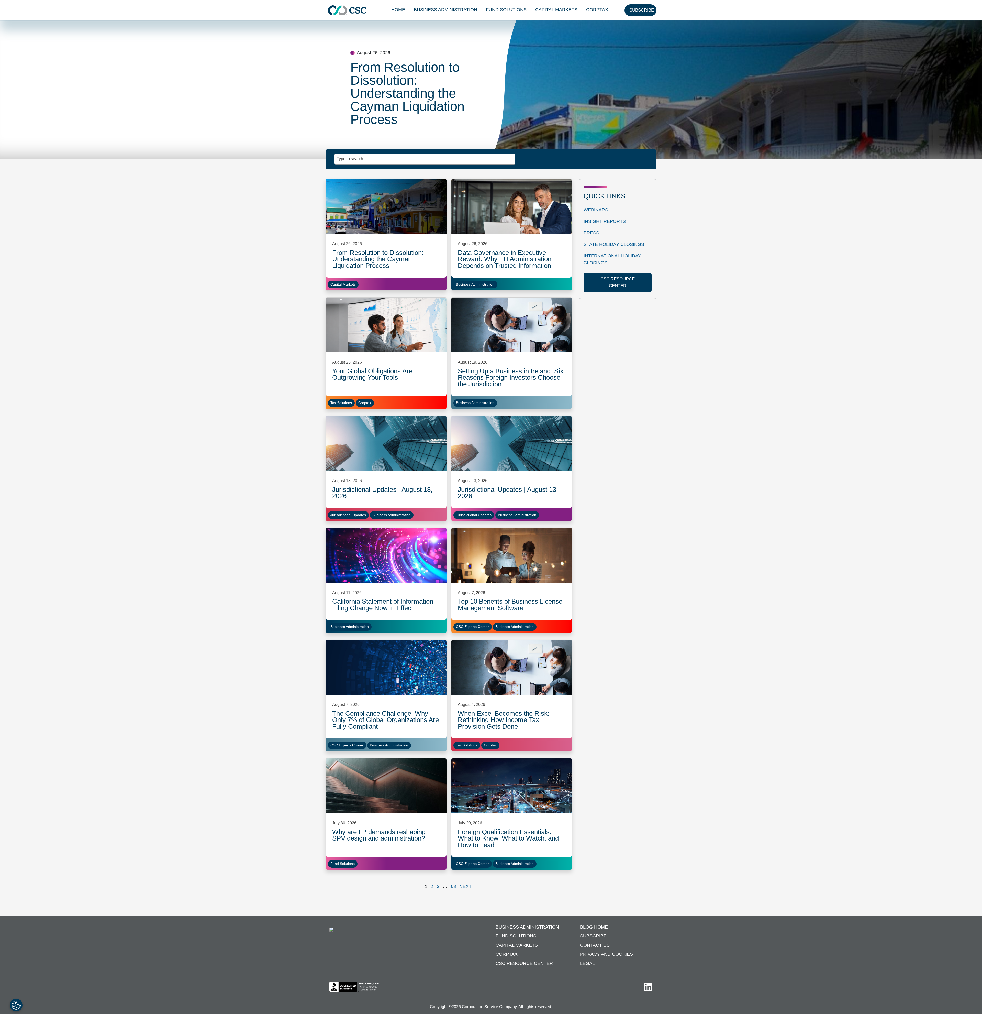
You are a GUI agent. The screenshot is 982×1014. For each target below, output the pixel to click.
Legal (587, 963)
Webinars (596, 209)
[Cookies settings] (16, 1005)
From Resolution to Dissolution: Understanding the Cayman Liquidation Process (377, 259)
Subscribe (593, 936)
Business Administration (445, 9)
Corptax (597, 9)
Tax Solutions (341, 403)
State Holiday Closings (614, 244)
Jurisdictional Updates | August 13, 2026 (508, 493)
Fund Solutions (506, 9)
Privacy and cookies (606, 954)
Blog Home (594, 927)
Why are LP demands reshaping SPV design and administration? (379, 835)
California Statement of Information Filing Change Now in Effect (382, 605)
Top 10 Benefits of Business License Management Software (510, 605)
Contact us (595, 945)
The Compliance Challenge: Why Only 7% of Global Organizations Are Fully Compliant (385, 720)
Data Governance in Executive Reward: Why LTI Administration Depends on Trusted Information (504, 259)
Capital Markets (556, 9)
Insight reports (605, 221)
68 (453, 886)
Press (591, 232)
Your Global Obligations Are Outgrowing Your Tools (372, 374)
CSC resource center (617, 282)
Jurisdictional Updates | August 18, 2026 (382, 493)
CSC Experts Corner (472, 627)
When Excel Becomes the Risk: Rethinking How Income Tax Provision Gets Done (503, 720)
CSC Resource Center (524, 963)
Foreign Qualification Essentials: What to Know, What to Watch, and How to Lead (508, 838)
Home (398, 9)
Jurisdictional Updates (348, 515)
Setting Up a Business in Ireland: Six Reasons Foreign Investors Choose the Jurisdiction (510, 377)
